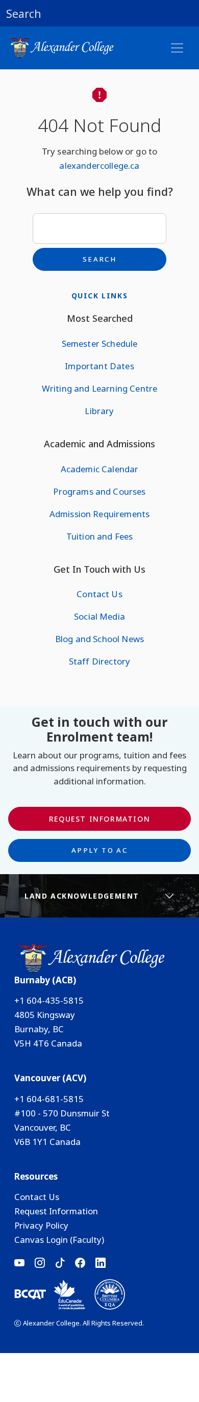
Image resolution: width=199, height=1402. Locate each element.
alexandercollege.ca (99, 165)
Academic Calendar (100, 469)
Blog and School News (99, 639)
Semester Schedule (100, 343)
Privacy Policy (41, 1225)
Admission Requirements (99, 514)
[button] (99, 13)
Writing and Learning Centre (99, 388)
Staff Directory (99, 661)
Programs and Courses (99, 491)
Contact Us (99, 594)
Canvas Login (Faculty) (59, 1239)
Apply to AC (99, 850)
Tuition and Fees (99, 536)
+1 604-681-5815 (49, 1099)
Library (99, 411)
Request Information (99, 819)
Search (99, 259)
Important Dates (99, 366)
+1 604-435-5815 (49, 1000)
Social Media (99, 616)
